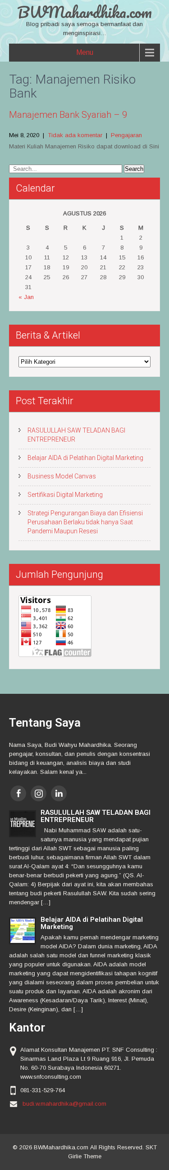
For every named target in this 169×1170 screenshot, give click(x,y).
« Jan (26, 297)
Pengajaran (126, 135)
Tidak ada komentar (75, 135)
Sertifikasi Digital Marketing (65, 494)
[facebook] (18, 793)
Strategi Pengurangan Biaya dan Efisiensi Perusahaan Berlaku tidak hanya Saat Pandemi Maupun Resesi (85, 522)
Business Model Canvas (61, 476)
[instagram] (38, 793)
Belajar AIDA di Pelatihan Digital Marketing (85, 457)
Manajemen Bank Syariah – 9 (68, 114)
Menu (84, 52)
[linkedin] (59, 793)
